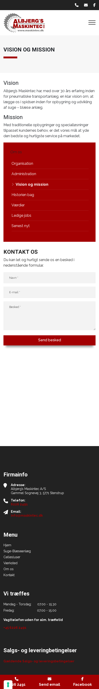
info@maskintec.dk (27, 515)
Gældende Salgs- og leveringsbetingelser (38, 661)
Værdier (18, 205)
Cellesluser (11, 557)
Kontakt (9, 575)
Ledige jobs (21, 215)
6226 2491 (19, 504)
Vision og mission (32, 184)
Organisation (22, 163)
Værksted (10, 563)
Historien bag (23, 195)
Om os (8, 569)
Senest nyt (21, 226)
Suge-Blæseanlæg (17, 551)
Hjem (7, 545)
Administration (24, 174)
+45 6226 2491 (14, 627)
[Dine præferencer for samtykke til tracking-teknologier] (8, 684)
